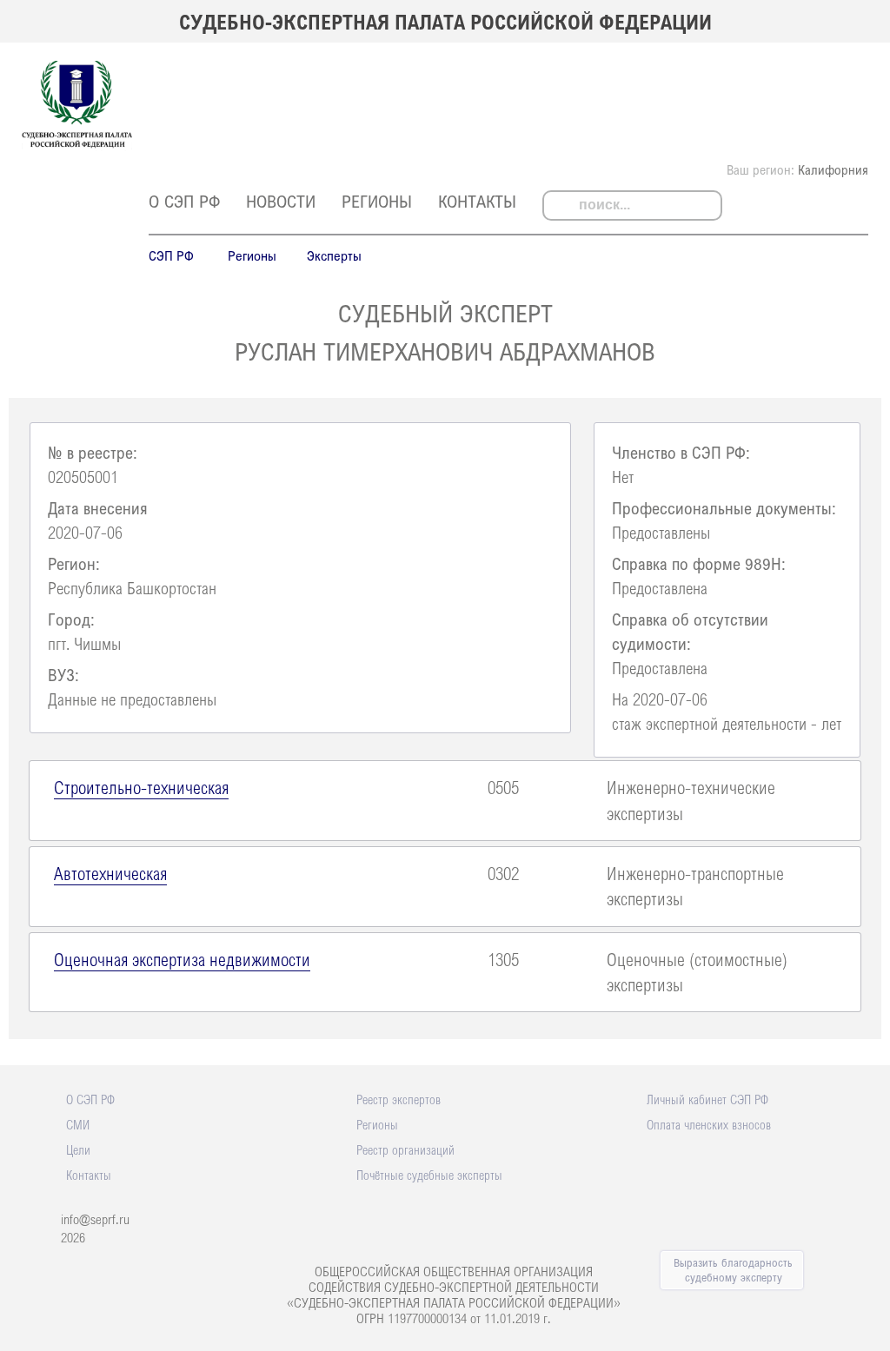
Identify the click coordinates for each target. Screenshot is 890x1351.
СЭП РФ (171, 255)
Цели (78, 1149)
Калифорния (833, 169)
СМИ (78, 1124)
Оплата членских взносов (709, 1124)
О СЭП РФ (184, 201)
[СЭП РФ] (77, 146)
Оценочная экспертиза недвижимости (182, 959)
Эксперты (334, 255)
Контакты (477, 201)
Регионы (377, 201)
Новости (280, 201)
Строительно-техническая (141, 787)
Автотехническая (110, 873)
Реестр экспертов (398, 1099)
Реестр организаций (405, 1149)
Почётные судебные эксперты (429, 1174)
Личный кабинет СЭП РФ (707, 1099)
